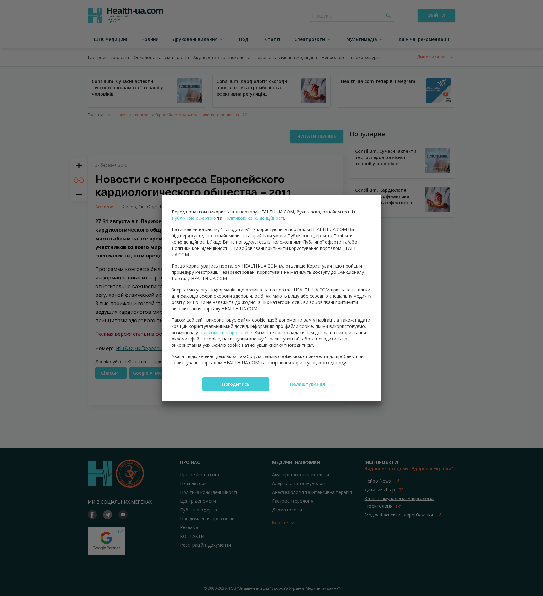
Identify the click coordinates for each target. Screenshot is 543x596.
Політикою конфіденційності (253, 218)
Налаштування (307, 384)
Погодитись (235, 384)
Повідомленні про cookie (225, 332)
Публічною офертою (194, 218)
